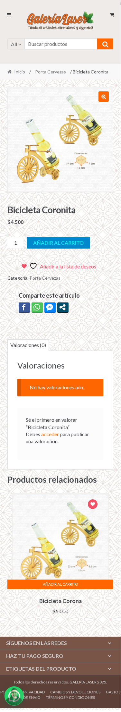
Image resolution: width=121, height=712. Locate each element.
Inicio (19, 71)
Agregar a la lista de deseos (93, 505)
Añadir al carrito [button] (60, 584)
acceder (50, 434)
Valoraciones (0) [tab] (28, 345)
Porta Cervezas (50, 71)
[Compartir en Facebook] (24, 307)
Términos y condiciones (70, 697)
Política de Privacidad (22, 692)
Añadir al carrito (58, 243)
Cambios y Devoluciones (75, 692)
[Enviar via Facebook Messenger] (50, 307)
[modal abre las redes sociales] (63, 307)
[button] (103, 96)
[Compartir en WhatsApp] (37, 307)
